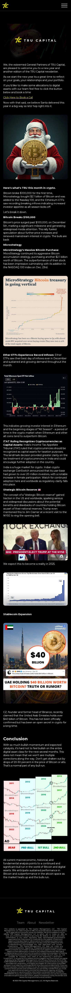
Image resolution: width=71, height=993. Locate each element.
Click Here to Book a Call (18, 97)
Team (20, 922)
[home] (5, 5)
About (31, 922)
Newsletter (46, 922)
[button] (64, 5)
